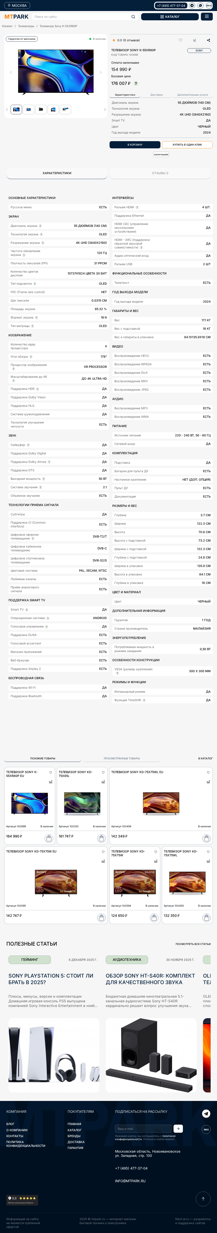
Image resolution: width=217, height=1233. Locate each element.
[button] (85, 17)
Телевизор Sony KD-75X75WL (181, 853)
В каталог (205, 758)
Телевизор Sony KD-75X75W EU (31, 851)
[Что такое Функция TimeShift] (144, 700)
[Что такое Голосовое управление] (46, 627)
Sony (199, 50)
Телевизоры (26, 26)
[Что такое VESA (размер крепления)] (117, 673)
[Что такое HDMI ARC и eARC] (141, 247)
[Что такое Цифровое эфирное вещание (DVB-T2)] (33, 538)
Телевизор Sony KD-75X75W (128, 853)
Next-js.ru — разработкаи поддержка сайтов (193, 1221)
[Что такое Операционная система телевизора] (48, 618)
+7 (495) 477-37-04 (171, 5)
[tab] (125, 95)
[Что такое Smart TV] (26, 610)
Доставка (76, 1142)
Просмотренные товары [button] (122, 758)
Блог (10, 1124)
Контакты (14, 1136)
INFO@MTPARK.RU (130, 1181)
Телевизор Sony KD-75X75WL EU (137, 772)
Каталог (7, 26)
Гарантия (75, 1148)
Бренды (74, 1136)
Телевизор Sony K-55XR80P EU (22, 774)
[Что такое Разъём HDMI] (137, 207)
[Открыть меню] (207, 17)
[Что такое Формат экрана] (36, 317)
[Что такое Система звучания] (40, 487)
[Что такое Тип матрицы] (32, 326)
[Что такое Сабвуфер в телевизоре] (28, 445)
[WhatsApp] (200, 5)
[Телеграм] (192, 5)
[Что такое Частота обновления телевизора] (24, 255)
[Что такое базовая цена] (136, 83)
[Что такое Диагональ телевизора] (40, 226)
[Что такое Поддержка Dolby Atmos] (49, 462)
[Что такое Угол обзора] (31, 357)
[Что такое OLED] (41, 234)
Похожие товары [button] (42, 758)
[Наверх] (203, 1199)
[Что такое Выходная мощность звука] (43, 479)
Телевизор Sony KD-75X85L (75, 774)
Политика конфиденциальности (25, 1143)
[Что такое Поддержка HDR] (37, 389)
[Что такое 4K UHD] (43, 243)
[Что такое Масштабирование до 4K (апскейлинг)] (13, 380)
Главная (74, 1124)
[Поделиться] (207, 40)
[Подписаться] (178, 1129)
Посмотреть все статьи (193, 944)
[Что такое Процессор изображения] (13, 369)
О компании (17, 1130)
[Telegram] (206, 1114)
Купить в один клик (187, 144)
